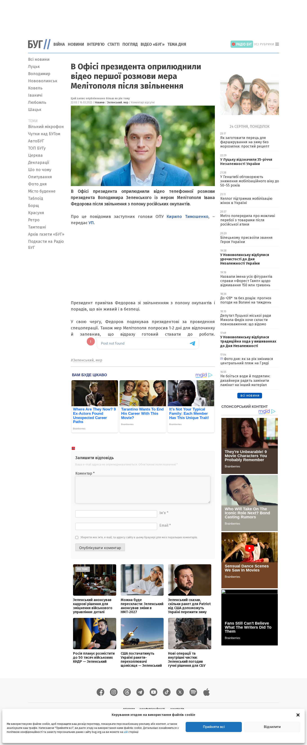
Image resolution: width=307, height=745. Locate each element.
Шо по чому (39, 169)
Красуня (36, 212)
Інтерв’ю (96, 44)
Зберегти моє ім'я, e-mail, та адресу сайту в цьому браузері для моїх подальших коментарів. (139, 537)
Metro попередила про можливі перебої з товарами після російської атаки (247, 220)
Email (165, 525)
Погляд (130, 44)
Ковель (35, 88)
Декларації (38, 162)
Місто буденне (42, 191)
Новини (76, 44)
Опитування (40, 176)
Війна (59, 44)
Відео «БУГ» (153, 44)
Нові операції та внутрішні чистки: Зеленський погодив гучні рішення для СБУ (186, 659)
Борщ (33, 205)
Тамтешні (37, 227)
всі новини (249, 395)
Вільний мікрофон (46, 126)
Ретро (34, 219)
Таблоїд (35, 198)
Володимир (39, 73)
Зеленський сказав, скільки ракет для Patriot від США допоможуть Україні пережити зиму (189, 606)
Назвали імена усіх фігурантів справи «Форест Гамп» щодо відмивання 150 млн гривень (246, 280)
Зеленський (114, 102)
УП (91, 222)
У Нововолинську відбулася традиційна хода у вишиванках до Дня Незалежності (248, 341)
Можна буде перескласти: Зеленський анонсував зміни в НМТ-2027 (142, 606)
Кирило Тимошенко (187, 216)
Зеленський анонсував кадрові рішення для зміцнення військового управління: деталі (92, 606)
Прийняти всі (214, 727)
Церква (35, 155)
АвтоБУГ (36, 141)
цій (126, 731)
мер (125, 102)
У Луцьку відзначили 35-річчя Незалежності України (246, 161)
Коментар (85, 473)
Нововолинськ (42, 80)
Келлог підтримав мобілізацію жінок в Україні (246, 200)
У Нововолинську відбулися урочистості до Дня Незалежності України (244, 259)
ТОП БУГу (37, 148)
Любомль (37, 102)
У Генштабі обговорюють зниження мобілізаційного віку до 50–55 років (249, 181)
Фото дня (37, 184)
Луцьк (34, 66)
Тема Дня (176, 44)
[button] (298, 714)
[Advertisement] (153, 17)
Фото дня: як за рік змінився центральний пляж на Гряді (246, 361)
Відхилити (272, 727)
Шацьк (34, 109)
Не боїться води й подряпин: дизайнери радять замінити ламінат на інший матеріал (245, 380)
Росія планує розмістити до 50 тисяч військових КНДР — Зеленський (94, 657)
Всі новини (38, 59)
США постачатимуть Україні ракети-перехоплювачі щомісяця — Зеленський (141, 659)
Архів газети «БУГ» (46, 234)
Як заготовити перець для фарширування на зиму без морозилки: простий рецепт (244, 142)
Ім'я (163, 513)
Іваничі (35, 95)
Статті (113, 44)
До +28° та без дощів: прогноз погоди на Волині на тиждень (245, 300)
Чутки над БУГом (44, 133)
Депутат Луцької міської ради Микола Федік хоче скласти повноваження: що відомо (245, 319)
